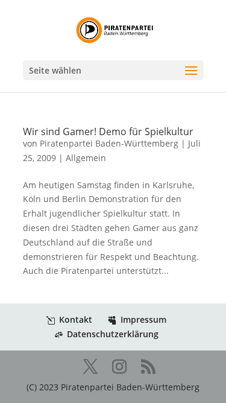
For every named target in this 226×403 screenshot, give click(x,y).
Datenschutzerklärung (113, 334)
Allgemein (86, 157)
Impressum (143, 319)
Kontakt (75, 319)
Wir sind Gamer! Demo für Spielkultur (108, 131)
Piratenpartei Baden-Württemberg (109, 143)
